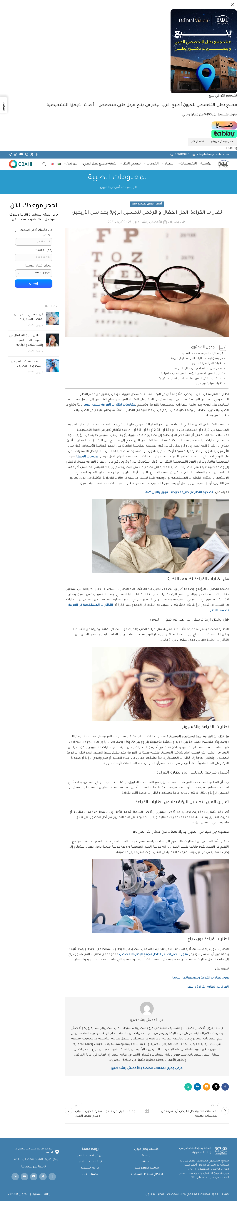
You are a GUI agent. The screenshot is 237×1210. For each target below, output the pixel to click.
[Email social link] (206, 1087)
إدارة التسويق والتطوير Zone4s (29, 1194)
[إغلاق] (232, 4)
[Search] (44, 164)
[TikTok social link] (10, 155)
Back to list (146, 1110)
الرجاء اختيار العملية (38, 266)
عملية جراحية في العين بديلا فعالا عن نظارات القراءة (191, 378)
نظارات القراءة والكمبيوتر (207, 363)
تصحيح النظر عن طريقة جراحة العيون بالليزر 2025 (179, 492)
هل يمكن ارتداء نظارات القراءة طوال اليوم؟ (197, 358)
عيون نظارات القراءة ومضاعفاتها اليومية (200, 978)
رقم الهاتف (44, 250)
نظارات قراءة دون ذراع (209, 383)
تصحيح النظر (139, 204)
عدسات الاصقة (86, 457)
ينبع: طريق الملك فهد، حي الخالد (36, 1159)
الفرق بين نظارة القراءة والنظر (207, 987)
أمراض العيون (110, 187)
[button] (3, 105)
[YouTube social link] (21, 155)
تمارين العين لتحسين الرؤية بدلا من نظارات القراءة (192, 373)
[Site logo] (223, 164)
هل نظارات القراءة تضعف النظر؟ (202, 353)
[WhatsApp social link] (15, 155)
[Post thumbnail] (52, 320)
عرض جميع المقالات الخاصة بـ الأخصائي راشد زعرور (147, 1068)
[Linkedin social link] (197, 1087)
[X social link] (31, 155)
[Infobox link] (210, 155)
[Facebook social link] (37, 155)
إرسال (33, 283)
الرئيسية (131, 187)
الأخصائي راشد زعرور (147, 222)
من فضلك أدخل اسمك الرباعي (33, 232)
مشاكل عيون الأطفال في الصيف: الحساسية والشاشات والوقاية (26, 340)
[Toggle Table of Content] (221, 348)
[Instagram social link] (26, 155)
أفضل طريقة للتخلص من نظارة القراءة (198, 368)
